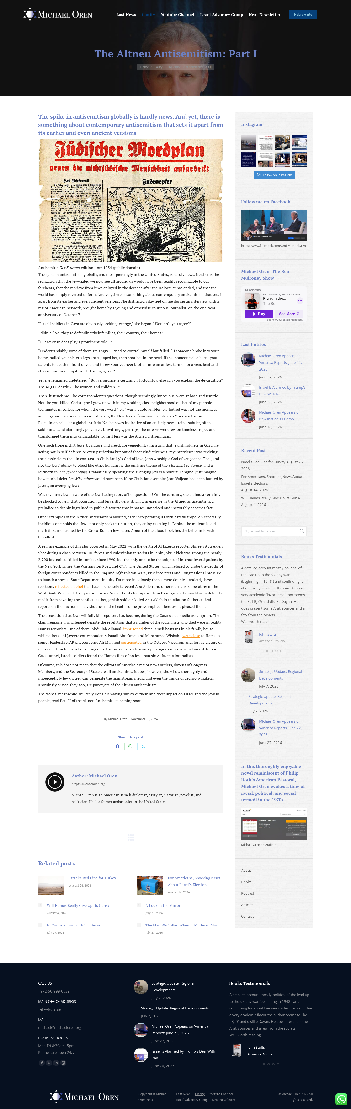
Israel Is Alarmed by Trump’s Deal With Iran (282, 390)
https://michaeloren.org (88, 784)
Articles (247, 904)
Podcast (247, 893)
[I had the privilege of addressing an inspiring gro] (282, 142)
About (246, 870)
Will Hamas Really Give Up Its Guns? (78, 905)
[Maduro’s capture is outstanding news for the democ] (248, 159)
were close (191, 635)
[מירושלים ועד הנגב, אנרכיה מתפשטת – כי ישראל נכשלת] (265, 142)
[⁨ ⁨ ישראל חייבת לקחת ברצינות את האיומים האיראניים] (299, 142)
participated (131, 642)
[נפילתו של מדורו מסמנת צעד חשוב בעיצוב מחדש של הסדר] (265, 159)
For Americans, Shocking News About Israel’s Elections (194, 881)
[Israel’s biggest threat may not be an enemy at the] (248, 142)
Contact (247, 916)
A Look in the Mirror (162, 905)
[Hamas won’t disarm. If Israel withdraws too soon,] (299, 159)
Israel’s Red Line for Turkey (92, 878)
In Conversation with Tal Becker (74, 925)
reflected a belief (69, 586)
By (115, 719)
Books (246, 881)
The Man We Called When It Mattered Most (182, 925)
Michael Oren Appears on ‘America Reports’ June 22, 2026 (280, 362)
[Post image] (51, 885)
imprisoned (133, 629)
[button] (267, 651)
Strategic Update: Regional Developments (280, 675)
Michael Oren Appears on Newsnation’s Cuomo (280, 415)
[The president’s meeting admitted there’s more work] (282, 159)
